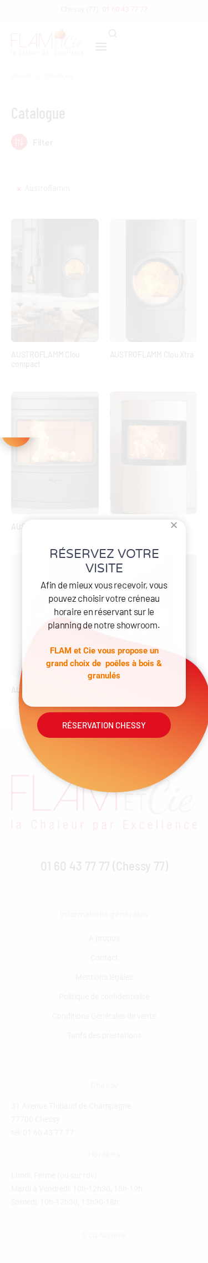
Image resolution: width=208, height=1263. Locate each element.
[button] (174, 525)
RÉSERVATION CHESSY (104, 725)
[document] (104, 631)
